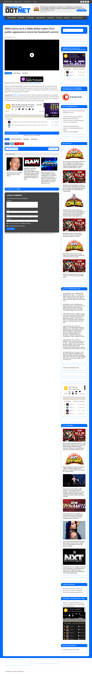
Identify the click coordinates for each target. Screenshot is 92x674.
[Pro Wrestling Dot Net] (18, 9)
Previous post (12, 148)
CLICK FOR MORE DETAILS (71, 126)
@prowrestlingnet (34, 83)
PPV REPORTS (30, 17)
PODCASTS (59, 17)
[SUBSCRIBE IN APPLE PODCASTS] (31, 81)
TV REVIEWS (21, 17)
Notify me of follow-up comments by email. (19, 223)
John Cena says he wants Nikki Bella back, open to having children (14, 174)
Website (8, 218)
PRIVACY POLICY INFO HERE (32, 135)
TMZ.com (16, 95)
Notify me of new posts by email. (16, 226)
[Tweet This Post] (12, 143)
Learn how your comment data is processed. (40, 233)
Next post (52, 148)
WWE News (25, 73)
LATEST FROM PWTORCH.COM (72, 288)
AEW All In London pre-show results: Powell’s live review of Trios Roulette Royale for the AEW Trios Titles (72, 235)
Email (7, 214)
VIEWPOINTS (50, 17)
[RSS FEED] (86, 1)
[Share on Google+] (21, 143)
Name (7, 209)
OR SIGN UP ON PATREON (70, 132)
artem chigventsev (16, 139)
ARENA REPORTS (40, 17)
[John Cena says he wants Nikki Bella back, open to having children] (15, 169)
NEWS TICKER (17, 73)
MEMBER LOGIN (17, 1)
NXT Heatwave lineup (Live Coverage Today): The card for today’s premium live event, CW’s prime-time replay (74, 255)
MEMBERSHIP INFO (8, 1)
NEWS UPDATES (12, 17)
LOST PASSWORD (27, 1)
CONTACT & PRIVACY (77, 17)
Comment (9, 200)
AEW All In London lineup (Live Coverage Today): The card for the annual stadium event (73, 276)
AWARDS (34, 1)
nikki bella (26, 139)
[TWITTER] (81, 1)
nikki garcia (34, 139)
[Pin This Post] (16, 143)
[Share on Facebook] (7, 143)
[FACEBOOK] (84, 1)
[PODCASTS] (88, 1)
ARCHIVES (67, 17)
